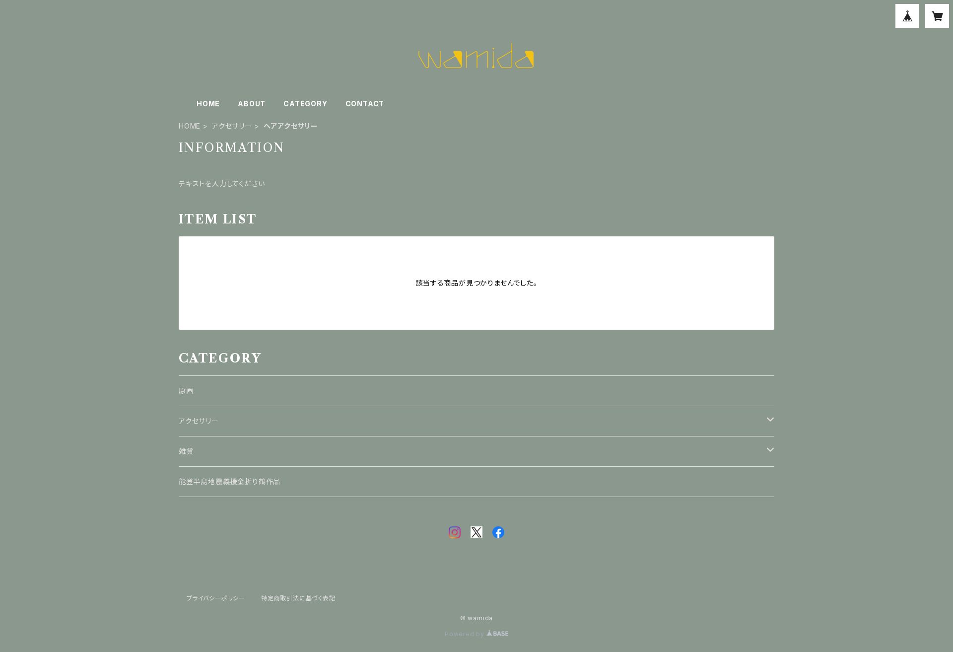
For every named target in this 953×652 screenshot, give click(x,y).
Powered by (465, 634)
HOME (208, 103)
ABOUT (252, 103)
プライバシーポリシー (216, 598)
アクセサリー (232, 126)
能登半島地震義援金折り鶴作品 (229, 481)
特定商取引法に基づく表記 (298, 598)
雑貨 (186, 451)
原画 (186, 390)
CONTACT (365, 103)
